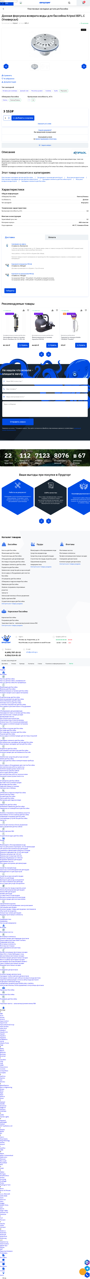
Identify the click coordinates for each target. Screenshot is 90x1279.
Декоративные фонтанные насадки (12, 956)
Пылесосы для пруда (7, 878)
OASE (2, 1168)
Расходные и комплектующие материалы (14, 724)
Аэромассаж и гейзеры (8, 788)
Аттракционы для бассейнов (9, 781)
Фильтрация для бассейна (8, 687)
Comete (2, 1069)
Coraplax (3, 1073)
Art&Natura (3, 1039)
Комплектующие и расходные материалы (14, 693)
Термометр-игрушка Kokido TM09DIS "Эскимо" (71, 338)
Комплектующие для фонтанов (10, 974)
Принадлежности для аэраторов (11, 871)
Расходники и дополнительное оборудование (15, 706)
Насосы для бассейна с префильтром (12, 681)
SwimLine (3, 1214)
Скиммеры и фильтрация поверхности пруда (15, 850)
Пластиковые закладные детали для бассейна (48, 9)
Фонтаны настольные (7, 946)
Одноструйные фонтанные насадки (12, 963)
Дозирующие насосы (7, 716)
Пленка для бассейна (7, 794)
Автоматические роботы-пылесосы (12, 767)
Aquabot (3, 1030)
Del (1, 1080)
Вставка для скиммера (10, 91)
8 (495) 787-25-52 (13, 652)
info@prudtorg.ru (32, 652)
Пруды (2, 840)
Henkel (2, 1124)
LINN (1, 1150)
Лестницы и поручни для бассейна (11, 728)
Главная (2, 670)
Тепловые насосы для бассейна (10, 703)
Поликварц (3, 1253)
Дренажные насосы (6, 861)
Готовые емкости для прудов (10, 895)
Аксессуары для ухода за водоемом (12, 883)
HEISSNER (3, 1122)
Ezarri (2, 1098)
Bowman (3, 1056)
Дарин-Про (3, 1246)
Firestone (3, 1106)
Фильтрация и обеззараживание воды (13, 845)
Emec (2, 1091)
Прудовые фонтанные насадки (10, 965)
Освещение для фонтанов (9, 970)
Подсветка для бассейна (8, 749)
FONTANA (3, 1111)
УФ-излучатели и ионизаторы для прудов (14, 848)
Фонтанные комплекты (8, 944)
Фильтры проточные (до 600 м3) (11, 856)
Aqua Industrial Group (7, 1025)
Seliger (2, 1203)
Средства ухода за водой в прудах (11, 876)
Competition (4, 1071)
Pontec (2, 1177)
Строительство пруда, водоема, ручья (13, 888)
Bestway (3, 1054)
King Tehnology (5, 1141)
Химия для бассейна (7, 759)
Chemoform (4, 1067)
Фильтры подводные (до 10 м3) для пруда (14, 852)
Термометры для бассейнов (9, 771)
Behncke (3, 1052)
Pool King (3, 1179)
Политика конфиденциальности (56, 663)
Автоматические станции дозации (11, 715)
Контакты (31, 663)
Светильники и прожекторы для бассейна (14, 750)
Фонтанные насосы (6, 932)
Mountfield (3, 1163)
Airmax (2, 1017)
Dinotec (2, 1082)
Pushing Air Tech (5, 1185)
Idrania (2, 1130)
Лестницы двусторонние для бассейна (13, 732)
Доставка (5, 663)
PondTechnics (4, 1176)
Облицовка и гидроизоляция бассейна (13, 793)
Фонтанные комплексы (8, 937)
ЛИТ (1, 1249)
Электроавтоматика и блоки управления (13, 825)
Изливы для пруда (6, 893)
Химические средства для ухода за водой (14, 757)
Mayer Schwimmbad (6, 1155)
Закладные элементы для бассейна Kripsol (56, 179)
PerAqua (2, 1174)
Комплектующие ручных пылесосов (12, 769)
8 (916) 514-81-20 (13, 655)
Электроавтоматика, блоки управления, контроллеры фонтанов (22, 985)
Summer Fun (4, 1212)
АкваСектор (4, 1242)
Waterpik (3, 1235)
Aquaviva (3, 1038)
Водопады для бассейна (8, 784)
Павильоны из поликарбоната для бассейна (14, 808)
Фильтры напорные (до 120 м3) (10, 854)
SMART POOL (4, 1205)
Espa (1, 1095)
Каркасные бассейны (7, 990)
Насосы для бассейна (7, 679)
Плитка (5, 100)
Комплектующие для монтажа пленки (12, 899)
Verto (71, 663)
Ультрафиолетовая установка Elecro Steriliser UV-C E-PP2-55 (14, 338)
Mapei (2, 1154)
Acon (1, 1015)
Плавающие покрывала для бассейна (12, 816)
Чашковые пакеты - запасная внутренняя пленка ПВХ (18, 1003)
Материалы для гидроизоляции (10, 800)
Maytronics (3, 1157)
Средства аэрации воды (8, 868)
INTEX (2, 1131)
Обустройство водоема (8, 911)
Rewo (2, 1189)
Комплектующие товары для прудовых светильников (18, 909)
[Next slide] (84, 67)
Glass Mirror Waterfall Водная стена (12, 954)
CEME (2, 1065)
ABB (1, 1014)
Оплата (13, 663)
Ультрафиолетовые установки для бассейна (15, 713)
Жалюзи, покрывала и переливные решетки (15, 813)
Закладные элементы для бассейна (33, 181)
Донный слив (24, 91)
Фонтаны (3, 927)
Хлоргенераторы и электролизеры (12, 720)
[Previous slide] (6, 67)
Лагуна (2, 1247)
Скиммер (48, 91)
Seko (1, 1201)
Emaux (2, 1089)
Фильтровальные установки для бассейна (14, 691)
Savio (2, 1198)
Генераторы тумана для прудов (10, 913)
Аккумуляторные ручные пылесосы (12, 776)
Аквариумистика (5, 919)
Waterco (3, 1231)
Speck (2, 1209)
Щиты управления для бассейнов (11, 827)
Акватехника (4, 1244)
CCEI (1, 1061)
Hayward (3, 1120)
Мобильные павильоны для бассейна (12, 806)
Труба (56, 91)
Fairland (2, 1102)
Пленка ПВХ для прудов (8, 892)
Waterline (3, 1233)
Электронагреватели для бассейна (12, 699)
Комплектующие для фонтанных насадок (14, 958)
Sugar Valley (4, 1211)
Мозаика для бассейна (7, 796)
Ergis (1, 1093)
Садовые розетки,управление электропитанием (16, 905)
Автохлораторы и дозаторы (9, 718)
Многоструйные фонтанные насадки (12, 960)
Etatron (2, 1096)
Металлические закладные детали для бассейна (16, 742)
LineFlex (2, 1148)
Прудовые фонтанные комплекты (11, 915)
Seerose (3, 1200)
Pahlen (2, 1172)
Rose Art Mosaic (5, 1190)
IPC (1, 1133)
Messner (3, 1159)
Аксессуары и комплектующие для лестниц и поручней (18, 736)
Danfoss (2, 1076)
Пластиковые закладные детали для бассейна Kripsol (20, 179)
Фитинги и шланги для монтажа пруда (12, 897)
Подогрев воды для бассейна (10, 697)
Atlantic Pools (4, 1043)
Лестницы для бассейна (8, 730)
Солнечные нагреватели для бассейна (13, 704)
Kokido (2, 1142)
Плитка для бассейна (7, 798)
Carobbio (3, 1060)
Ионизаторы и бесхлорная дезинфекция (14, 722)
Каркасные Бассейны (7, 994)
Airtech (2, 1019)
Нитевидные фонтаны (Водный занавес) (13, 961)
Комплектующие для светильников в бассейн (15, 752)
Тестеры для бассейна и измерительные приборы (17, 761)
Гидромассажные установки (9, 786)
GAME (2, 1115)
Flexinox (2, 1109)
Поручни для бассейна (7, 734)
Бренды (22, 663)
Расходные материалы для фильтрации (13, 863)
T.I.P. (1, 1218)
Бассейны (3, 674)
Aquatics (3, 1036)
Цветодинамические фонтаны (10, 948)
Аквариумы (3, 921)
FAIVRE (2, 1104)
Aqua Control (4, 1021)
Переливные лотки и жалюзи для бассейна (14, 815)
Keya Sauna (3, 1139)
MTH (1, 1165)
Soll (1, 1207)
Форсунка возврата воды (75, 177)
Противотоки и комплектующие (11, 783)
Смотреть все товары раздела (12, 604)
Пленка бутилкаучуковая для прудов (12, 890)
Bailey (2, 1049)
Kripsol (2, 1144)
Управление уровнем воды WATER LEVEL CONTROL (17, 983)
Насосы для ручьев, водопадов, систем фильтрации (17, 847)
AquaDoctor (4, 1032)
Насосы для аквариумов (8, 923)
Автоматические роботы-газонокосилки (14, 774)
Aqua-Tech (3, 1028)
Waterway (3, 1238)
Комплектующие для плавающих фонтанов (14, 938)
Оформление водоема (7, 904)
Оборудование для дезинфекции (11, 711)
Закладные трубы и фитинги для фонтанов (14, 976)
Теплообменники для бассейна (10, 701)
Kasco (2, 1137)
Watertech (3, 1236)
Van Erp (2, 1224)
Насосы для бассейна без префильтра (13, 682)
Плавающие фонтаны (7, 942)
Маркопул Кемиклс (6, 1251)
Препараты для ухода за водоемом (12, 880)
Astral (2, 1041)
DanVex (2, 1078)
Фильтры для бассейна (7, 689)
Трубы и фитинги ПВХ (7, 831)
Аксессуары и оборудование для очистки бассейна (17, 765)
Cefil (1, 1063)
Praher (2, 1183)
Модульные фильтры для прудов (11, 859)
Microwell (3, 1161)
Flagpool (3, 1107)
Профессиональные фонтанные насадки (13, 952)
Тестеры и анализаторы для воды (11, 881)
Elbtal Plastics (4, 1085)
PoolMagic (3, 1181)
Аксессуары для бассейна (9, 772)
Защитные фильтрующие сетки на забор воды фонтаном (19, 980)
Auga (1, 1045)
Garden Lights (4, 1117)
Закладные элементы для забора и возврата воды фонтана (20, 978)
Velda (2, 1225)
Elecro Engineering (6, 1087)
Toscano (2, 1220)
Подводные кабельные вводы (10, 982)
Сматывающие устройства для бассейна (13, 818)
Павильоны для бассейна (8, 805)
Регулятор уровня (36, 91)
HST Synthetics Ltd (6, 1126)
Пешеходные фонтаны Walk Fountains (13, 940)
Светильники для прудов (8, 907)
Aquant (2, 1034)
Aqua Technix (4, 1026)
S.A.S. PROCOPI (5, 1194)
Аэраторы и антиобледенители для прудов (14, 870)
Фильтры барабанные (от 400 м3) (11, 858)
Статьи (40, 663)
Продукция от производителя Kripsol (49, 177)
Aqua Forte (3, 1023)
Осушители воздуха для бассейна (11, 836)
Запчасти (3, 820)
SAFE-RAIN (3, 1196)
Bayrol (2, 1050)
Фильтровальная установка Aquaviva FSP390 (42, 338)
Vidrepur (3, 1227)
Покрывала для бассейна (8, 999)
